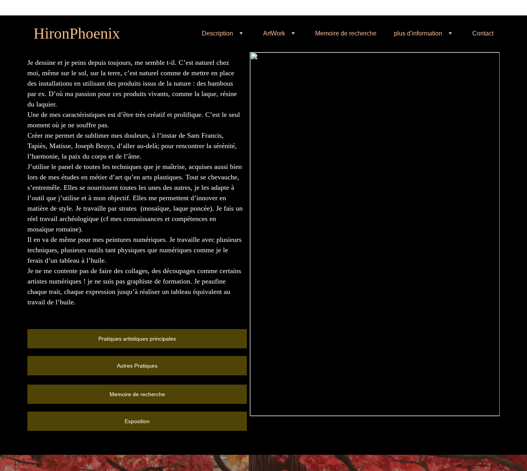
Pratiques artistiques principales (137, 339)
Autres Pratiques (137, 366)
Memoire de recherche (346, 33)
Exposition (137, 421)
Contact (482, 33)
